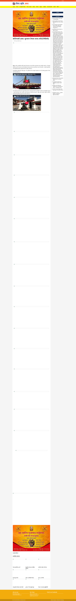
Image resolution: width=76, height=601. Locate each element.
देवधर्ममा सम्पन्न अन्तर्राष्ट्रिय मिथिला (30, 567)
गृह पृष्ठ (14, 6)
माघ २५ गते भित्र (41, 578)
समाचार (17, 6)
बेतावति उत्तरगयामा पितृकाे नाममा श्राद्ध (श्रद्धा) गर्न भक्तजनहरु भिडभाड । (58, 90)
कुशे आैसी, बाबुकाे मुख (30, 587)
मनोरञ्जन (34, 6)
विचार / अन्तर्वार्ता (29, 6)
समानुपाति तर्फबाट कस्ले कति (18, 587)
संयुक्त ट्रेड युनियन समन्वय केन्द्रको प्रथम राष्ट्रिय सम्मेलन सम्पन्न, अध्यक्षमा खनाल (58, 22)
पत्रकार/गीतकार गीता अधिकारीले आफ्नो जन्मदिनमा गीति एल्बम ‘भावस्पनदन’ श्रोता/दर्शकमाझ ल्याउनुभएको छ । (57, 26)
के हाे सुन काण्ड (15, 578)
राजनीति (54, 6)
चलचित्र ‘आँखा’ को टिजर (42, 567)
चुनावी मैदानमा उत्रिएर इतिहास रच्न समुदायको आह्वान (57, 30)
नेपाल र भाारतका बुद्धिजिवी (43, 587)
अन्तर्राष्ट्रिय (44, 6)
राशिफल (37, 6)
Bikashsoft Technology (60, 600)
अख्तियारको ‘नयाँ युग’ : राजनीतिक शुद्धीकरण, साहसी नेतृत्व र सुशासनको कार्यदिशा (58, 93)
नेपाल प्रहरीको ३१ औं (16, 567)
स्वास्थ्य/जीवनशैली (49, 6)
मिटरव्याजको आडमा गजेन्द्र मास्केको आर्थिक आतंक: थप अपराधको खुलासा (58, 79)
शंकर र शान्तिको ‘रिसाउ (30, 578)
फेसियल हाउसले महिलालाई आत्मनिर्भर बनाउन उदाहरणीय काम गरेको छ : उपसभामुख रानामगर (58, 86)
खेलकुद (41, 6)
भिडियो (58, 6)
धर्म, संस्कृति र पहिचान (22, 6)
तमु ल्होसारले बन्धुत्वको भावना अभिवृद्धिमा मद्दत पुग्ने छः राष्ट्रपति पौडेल (57, 83)
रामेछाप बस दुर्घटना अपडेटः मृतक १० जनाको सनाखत (57, 19)
